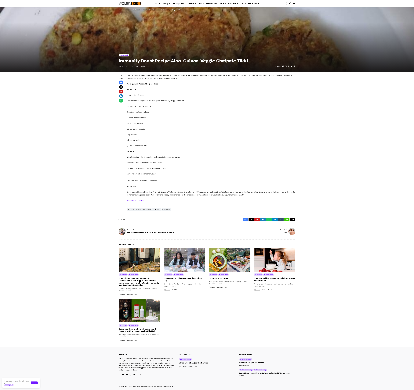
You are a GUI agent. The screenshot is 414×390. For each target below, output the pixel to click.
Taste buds (136, 10)
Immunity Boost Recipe (143, 209)
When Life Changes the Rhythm (194, 363)
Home (120, 10)
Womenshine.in (167, 386)
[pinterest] (137, 374)
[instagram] (130, 374)
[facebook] (119, 374)
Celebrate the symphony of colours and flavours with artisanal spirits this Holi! (137, 330)
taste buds (156, 209)
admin (123, 294)
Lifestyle (127, 10)
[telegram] (123, 374)
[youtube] (127, 374)
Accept (34, 383)
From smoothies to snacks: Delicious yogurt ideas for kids (274, 279)
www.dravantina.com (135, 200)
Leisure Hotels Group (219, 278)
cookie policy (8, 385)
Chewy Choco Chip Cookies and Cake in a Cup (183, 279)
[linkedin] (134, 374)
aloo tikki (130, 209)
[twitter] (140, 374)
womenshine (166, 209)
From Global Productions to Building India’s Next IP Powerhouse (264, 373)
